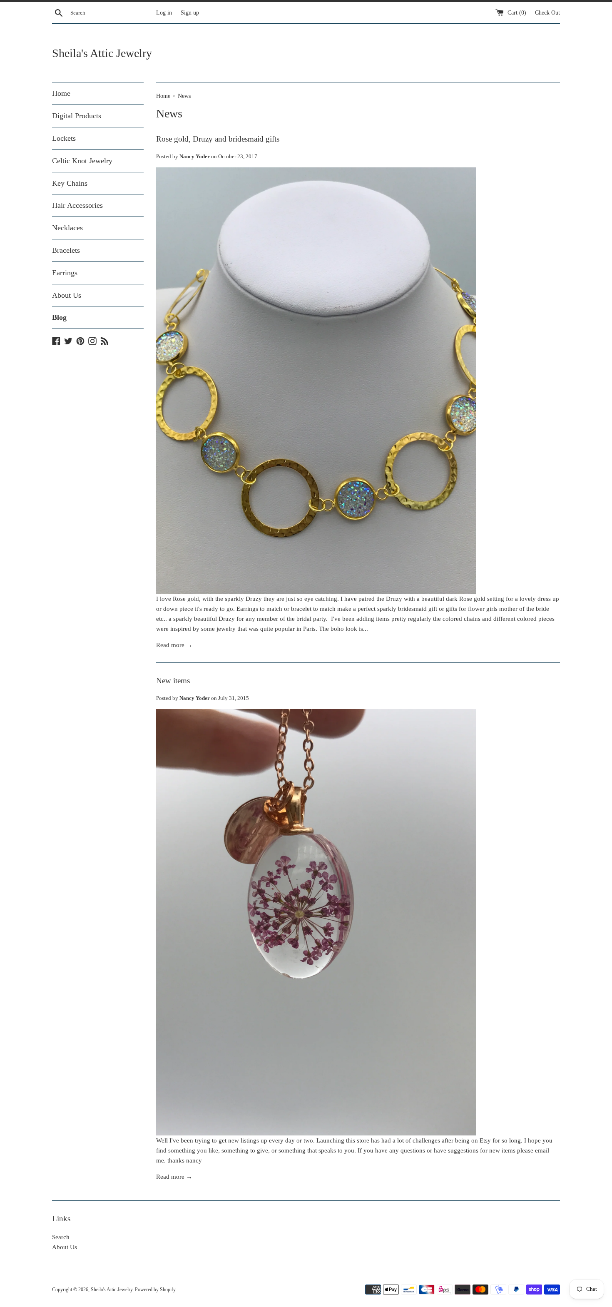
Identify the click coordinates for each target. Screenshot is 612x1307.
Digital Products (76, 116)
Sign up (190, 13)
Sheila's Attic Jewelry (102, 53)
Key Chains (69, 183)
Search (61, 1237)
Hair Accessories (77, 205)
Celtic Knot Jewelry (82, 161)
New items (173, 680)
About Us (66, 295)
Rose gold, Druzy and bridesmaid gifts (217, 138)
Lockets (64, 138)
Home (61, 93)
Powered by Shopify (155, 1289)
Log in (164, 13)
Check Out (547, 13)
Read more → (174, 645)
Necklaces (67, 228)
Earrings (64, 273)
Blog (59, 317)
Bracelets (66, 250)
